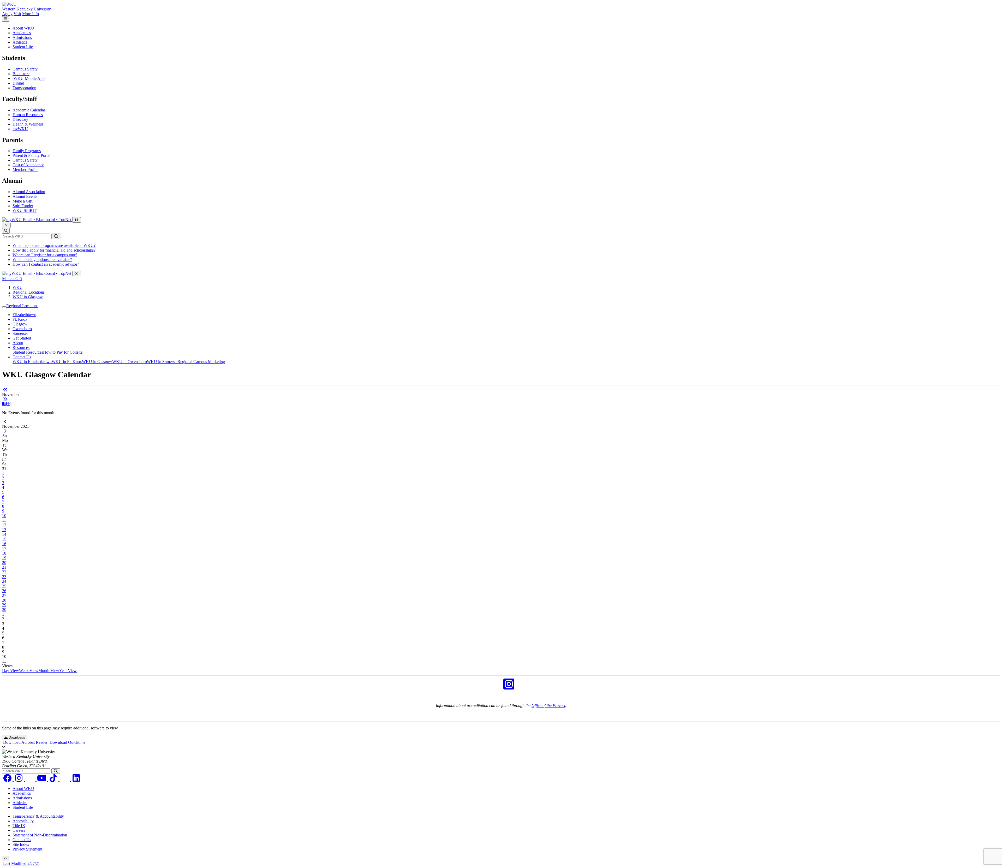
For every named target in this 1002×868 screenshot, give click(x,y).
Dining (18, 83)
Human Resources (28, 114)
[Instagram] (19, 779)
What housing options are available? (42, 259)
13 (4, 529)
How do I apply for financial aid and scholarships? (54, 250)
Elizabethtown (24, 314)
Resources (21, 347)
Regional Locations (29, 292)
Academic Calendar (29, 110)
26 (4, 590)
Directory (20, 119)
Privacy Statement (27, 849)
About (18, 343)
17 (4, 548)
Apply (7, 13)
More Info (30, 13)
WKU (18, 287)
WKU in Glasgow (28, 297)
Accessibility (23, 821)
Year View (68, 670)
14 (4, 534)
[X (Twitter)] (65, 779)
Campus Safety (25, 69)
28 (4, 600)
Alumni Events (25, 196)
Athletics (20, 42)
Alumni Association (29, 191)
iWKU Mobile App (29, 78)
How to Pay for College (62, 352)
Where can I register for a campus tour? (45, 255)
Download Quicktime (67, 742)
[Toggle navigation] (4, 307)
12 (4, 525)
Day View (10, 670)
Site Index (21, 844)
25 (4, 586)
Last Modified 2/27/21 (21, 863)
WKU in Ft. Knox (67, 361)
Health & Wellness (28, 124)
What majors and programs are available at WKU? (54, 245)
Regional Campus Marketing (201, 361)
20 (4, 562)
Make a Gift (22, 201)
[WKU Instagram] (509, 687)
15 (4, 539)
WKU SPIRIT (25, 210)
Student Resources (28, 352)
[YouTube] (42, 779)
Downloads (16, 737)
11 (4, 520)
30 (4, 609)
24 (4, 581)
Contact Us (22, 357)
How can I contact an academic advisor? (46, 264)
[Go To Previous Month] (5, 390)
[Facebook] (8, 779)
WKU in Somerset (162, 361)
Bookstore (21, 74)
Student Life (23, 47)
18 (4, 553)
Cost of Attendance (28, 165)
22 (4, 572)
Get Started (22, 338)
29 (4, 605)
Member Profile (25, 169)
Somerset (20, 333)
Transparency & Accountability (38, 816)
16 (4, 544)
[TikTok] (53, 779)
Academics (22, 33)
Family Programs (27, 150)
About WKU (23, 28)
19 (4, 558)
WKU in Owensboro (129, 361)
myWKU (20, 129)
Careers (19, 830)
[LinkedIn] (76, 779)
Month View (48, 670)
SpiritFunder (23, 206)
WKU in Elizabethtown (32, 361)
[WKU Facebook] (493, 687)
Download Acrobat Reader (25, 742)
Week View (28, 670)
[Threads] (31, 779)
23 (4, 576)
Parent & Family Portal (31, 155)
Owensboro (22, 328)
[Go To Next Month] (5, 399)
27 (4, 595)
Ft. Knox (20, 319)
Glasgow (20, 324)
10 (4, 515)
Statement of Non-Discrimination (40, 835)
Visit (17, 13)
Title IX (19, 825)
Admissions (22, 37)
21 (4, 567)
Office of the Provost (548, 705)
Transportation (24, 88)
